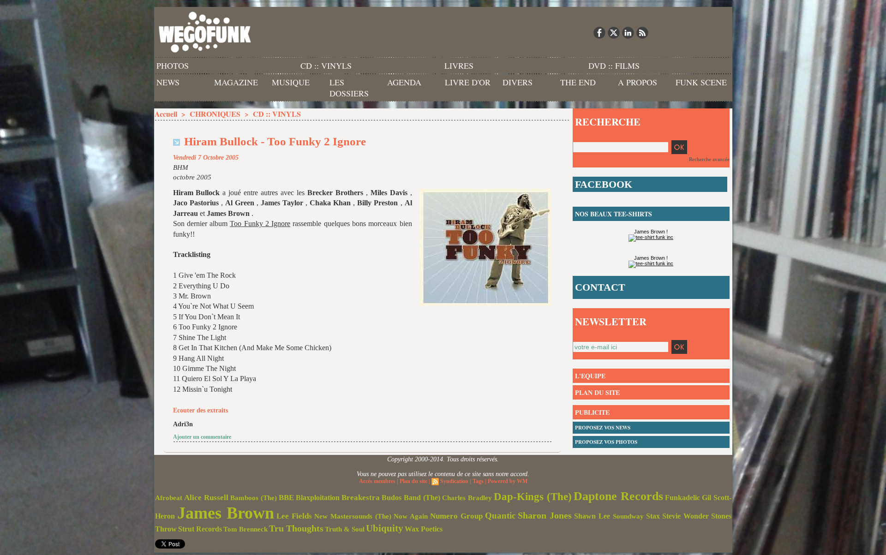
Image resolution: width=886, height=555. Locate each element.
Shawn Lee (592, 516)
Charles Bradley (467, 497)
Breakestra (360, 497)
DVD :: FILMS (614, 65)
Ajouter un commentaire (202, 437)
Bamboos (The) (253, 497)
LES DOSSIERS (349, 88)
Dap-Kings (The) (533, 496)
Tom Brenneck (245, 529)
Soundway (628, 516)
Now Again (411, 516)
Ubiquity (384, 528)
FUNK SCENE (701, 82)
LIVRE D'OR (468, 82)
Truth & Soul (345, 529)
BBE (286, 497)
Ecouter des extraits (200, 410)
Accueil (166, 113)
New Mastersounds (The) (352, 516)
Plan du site (413, 481)
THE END (578, 82)
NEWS (168, 82)
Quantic (500, 515)
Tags (478, 481)
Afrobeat (168, 497)
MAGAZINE (236, 82)
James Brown (225, 513)
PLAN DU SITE (597, 392)
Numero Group (456, 516)
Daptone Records (618, 496)
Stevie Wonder (685, 516)
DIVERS (518, 82)
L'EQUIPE (590, 376)
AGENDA (404, 82)
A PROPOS (637, 82)
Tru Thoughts (296, 528)
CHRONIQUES (215, 113)
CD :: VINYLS (326, 65)
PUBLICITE (592, 412)
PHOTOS (172, 65)
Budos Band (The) (411, 497)
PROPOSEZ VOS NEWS (602, 427)
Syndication (454, 481)
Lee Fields (294, 516)
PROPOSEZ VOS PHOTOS (606, 442)
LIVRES (458, 65)
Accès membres (377, 481)
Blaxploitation (318, 498)
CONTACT (600, 287)
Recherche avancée (709, 159)
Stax (653, 516)
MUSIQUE (291, 82)
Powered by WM (507, 481)
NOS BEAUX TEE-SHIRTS (613, 214)
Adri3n (183, 424)
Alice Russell (206, 497)
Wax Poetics (424, 529)
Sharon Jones (545, 515)
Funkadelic (682, 497)
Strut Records (200, 529)
